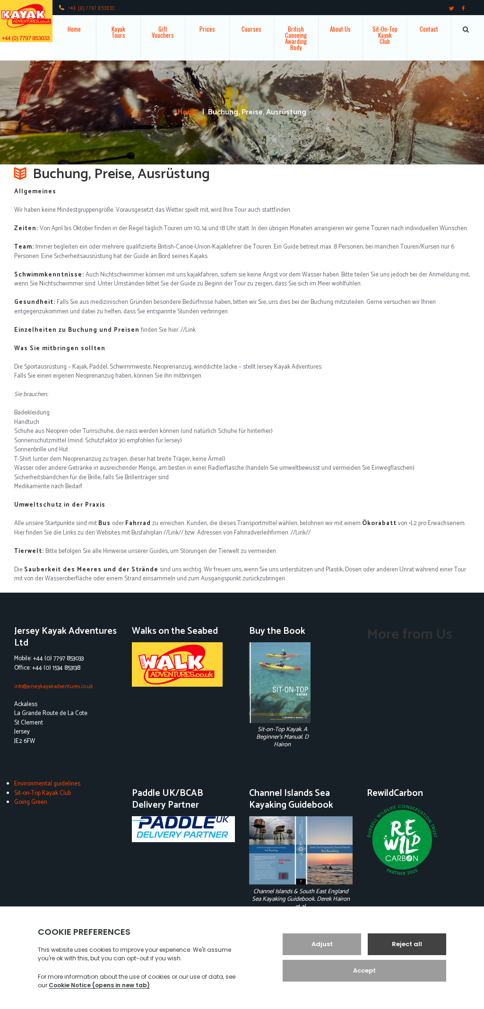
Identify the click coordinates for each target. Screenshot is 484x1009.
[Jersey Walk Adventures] (183, 664)
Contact (429, 29)
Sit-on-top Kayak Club (385, 35)
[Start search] (466, 29)
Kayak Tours (118, 32)
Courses (251, 29)
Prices (207, 29)
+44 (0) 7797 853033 (92, 7)
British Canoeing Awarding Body (296, 38)
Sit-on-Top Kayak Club (42, 793)
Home (74, 29)
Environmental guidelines (47, 784)
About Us (340, 29)
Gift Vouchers (163, 32)
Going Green (30, 802)
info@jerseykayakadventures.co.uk (53, 686)
